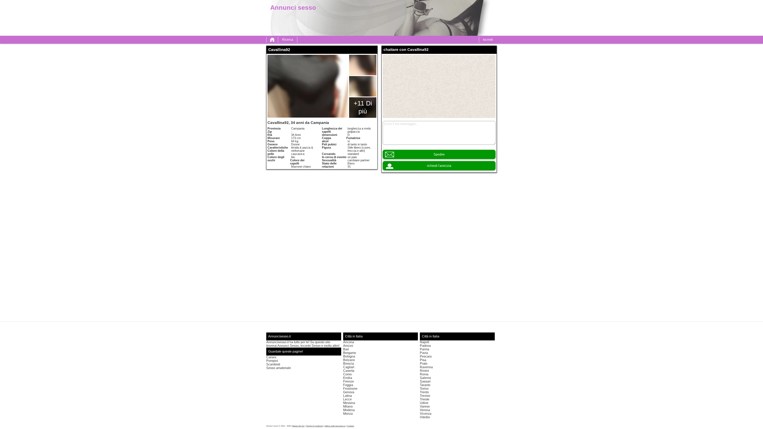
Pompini (272, 360)
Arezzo (348, 345)
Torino (424, 388)
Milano (348, 406)
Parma (424, 349)
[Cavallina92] (307, 86)
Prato (423, 363)
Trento (424, 392)
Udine (424, 403)
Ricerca (287, 39)
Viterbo (425, 417)
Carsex (271, 357)
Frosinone (350, 388)
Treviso (425, 395)
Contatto (350, 426)
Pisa (423, 360)
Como (347, 374)
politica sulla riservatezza (334, 426)
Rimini (424, 370)
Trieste (424, 399)
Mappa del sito (298, 426)
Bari (346, 349)
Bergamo (349, 353)
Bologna (349, 356)
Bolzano (349, 360)
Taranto (425, 385)
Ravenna (426, 367)
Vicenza (425, 413)
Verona (425, 410)
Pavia (424, 353)
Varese (425, 406)
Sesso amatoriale (278, 368)
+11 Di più (363, 107)
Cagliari (348, 367)
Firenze (348, 381)
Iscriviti (488, 39)
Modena (349, 410)
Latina (347, 395)
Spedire (439, 154)
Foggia (348, 385)
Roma (424, 374)
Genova (348, 392)
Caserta (348, 370)
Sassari (425, 381)
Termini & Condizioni (314, 426)
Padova (425, 345)
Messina (349, 403)
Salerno (425, 378)
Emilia (347, 378)
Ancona (348, 342)
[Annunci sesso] (272, 40)
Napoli (424, 342)
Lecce (347, 399)
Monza (348, 413)
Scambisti (273, 364)
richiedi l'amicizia (439, 165)
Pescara (426, 356)
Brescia (348, 363)
